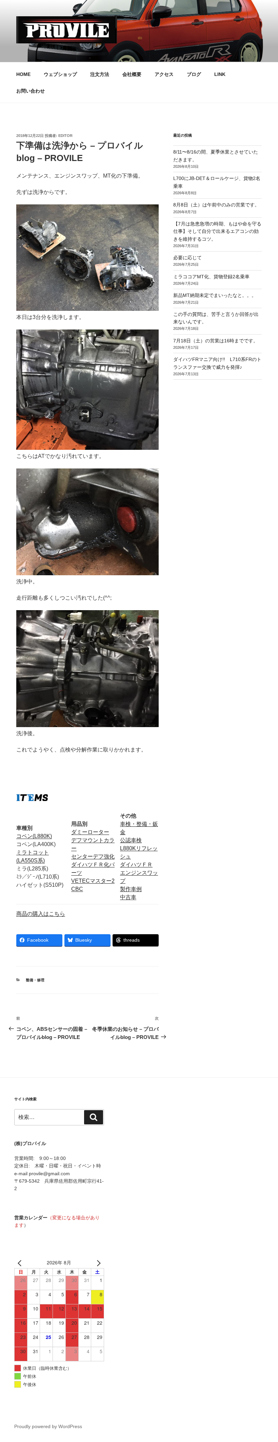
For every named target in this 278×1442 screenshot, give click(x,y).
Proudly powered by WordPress (48, 1426)
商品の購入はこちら (40, 914)
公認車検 (131, 840)
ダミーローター (90, 832)
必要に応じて (187, 257)
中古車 (128, 897)
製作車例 (131, 889)
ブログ (194, 74)
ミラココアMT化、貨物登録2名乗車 (211, 276)
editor (65, 136)
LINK (219, 74)
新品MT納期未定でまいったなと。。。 (214, 295)
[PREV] (20, 1263)
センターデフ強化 (93, 856)
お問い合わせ (30, 91)
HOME (23, 74)
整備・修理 (35, 980)
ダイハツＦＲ (136, 864)
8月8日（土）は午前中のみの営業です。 (216, 204)
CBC (77, 889)
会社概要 (131, 74)
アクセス (164, 74)
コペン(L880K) (34, 836)
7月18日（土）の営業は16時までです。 (215, 340)
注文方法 (99, 74)
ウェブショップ (60, 74)
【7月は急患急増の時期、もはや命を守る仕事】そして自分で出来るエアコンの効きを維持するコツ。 (217, 231)
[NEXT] (97, 1263)
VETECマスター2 (93, 881)
